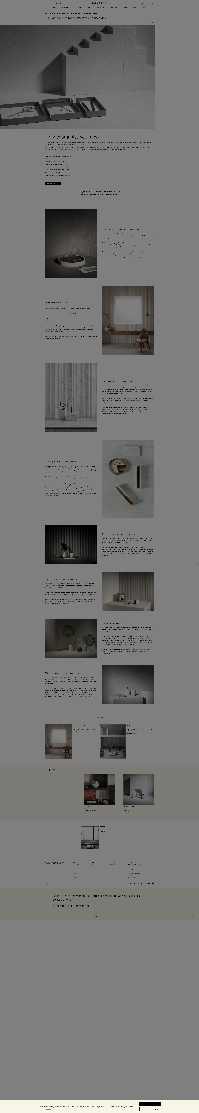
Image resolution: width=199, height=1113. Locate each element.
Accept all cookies (150, 1104)
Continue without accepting (150, 1109)
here (70, 1107)
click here (48, 1109)
